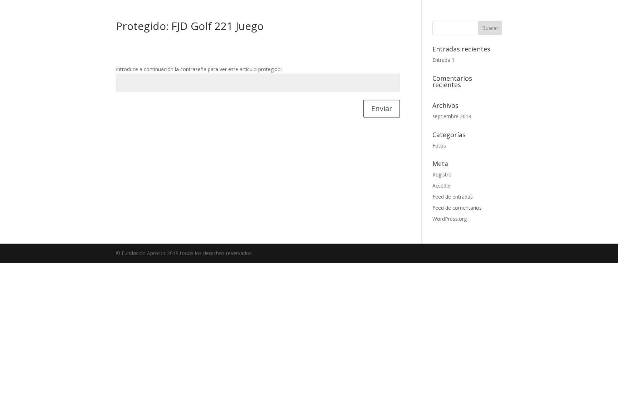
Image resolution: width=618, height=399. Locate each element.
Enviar (381, 108)
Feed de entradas (452, 196)
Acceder (441, 185)
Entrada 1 (443, 59)
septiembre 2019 (451, 116)
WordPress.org (449, 218)
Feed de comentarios (457, 207)
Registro (442, 174)
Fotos (439, 145)
